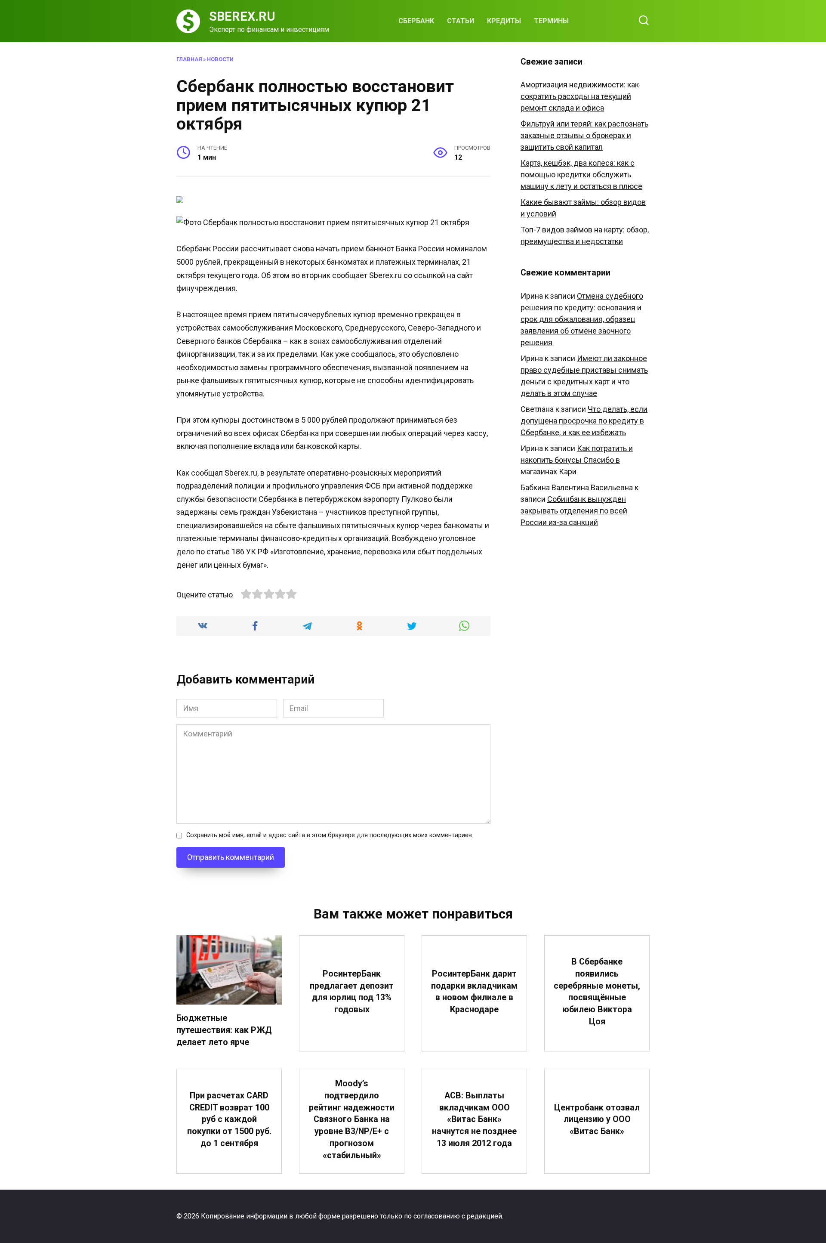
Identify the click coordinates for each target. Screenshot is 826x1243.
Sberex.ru (242, 16)
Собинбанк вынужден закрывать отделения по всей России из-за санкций (574, 511)
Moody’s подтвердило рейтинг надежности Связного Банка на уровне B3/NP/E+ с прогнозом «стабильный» (352, 1119)
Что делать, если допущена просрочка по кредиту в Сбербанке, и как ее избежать (584, 421)
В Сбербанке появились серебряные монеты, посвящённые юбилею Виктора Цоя (597, 992)
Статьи (460, 21)
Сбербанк (416, 21)
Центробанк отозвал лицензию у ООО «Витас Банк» (597, 1119)
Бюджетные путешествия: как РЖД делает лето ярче (224, 1030)
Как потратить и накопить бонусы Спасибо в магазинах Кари (577, 460)
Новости (220, 59)
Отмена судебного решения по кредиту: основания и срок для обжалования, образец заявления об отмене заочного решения (582, 319)
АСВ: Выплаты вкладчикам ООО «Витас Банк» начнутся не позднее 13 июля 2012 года (474, 1119)
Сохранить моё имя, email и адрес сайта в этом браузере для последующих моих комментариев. (329, 835)
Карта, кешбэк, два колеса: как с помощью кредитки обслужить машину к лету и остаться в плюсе (581, 174)
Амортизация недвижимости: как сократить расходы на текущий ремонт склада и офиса (580, 96)
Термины (551, 21)
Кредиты (504, 21)
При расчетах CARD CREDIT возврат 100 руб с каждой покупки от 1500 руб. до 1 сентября (229, 1119)
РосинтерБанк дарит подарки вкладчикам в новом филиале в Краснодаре (474, 991)
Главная (189, 59)
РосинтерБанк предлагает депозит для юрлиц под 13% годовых (352, 991)
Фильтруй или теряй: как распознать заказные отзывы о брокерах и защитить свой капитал (584, 135)
